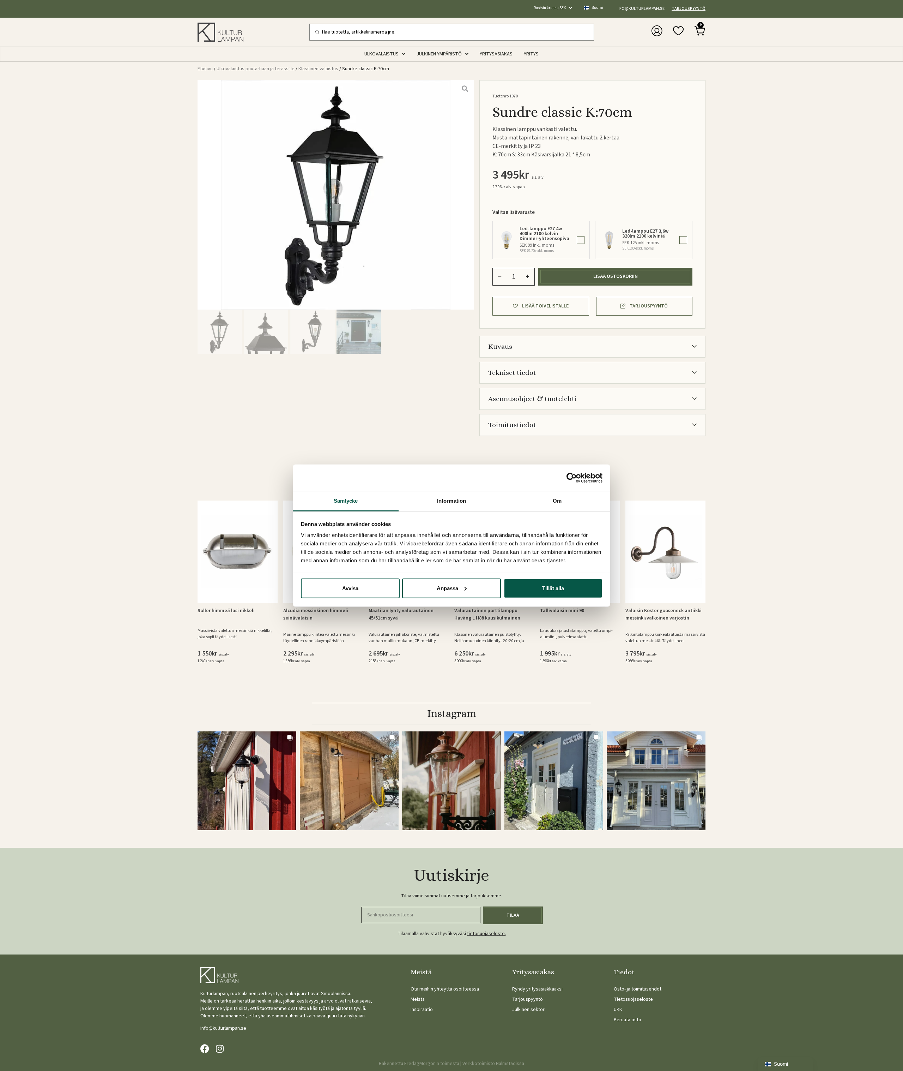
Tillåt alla (553, 588)
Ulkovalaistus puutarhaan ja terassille (256, 68)
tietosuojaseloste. (486, 933)
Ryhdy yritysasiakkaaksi (537, 989)
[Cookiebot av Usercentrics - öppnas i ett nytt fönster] (571, 477)
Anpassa (447, 588)
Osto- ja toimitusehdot (637, 989)
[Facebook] (204, 1048)
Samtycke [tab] (346, 501)
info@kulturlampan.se (640, 9)
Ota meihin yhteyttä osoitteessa (445, 989)
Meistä (418, 999)
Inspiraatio (422, 1009)
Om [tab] (557, 501)
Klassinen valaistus (318, 68)
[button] (247, 780)
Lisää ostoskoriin (615, 276)
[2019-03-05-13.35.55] (336, 195)
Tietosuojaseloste (633, 999)
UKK (618, 1009)
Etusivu (205, 68)
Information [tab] (451, 501)
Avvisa (350, 588)
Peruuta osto (627, 1019)
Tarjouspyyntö (688, 9)
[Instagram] (219, 1048)
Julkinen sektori (529, 1009)
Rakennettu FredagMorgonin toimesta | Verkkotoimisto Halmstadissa (451, 1063)
